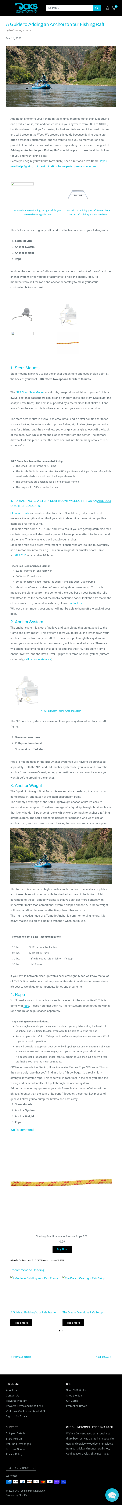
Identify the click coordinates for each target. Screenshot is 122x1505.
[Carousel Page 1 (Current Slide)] (59, 1330)
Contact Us (12, 1395)
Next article (102, 1356)
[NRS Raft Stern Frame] (26, 675)
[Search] (97, 8)
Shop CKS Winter (76, 1390)
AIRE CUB (104, 500)
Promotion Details (76, 1406)
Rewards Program (16, 1400)
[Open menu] (7, 8)
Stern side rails (19, 513)
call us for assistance (37, 659)
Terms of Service (16, 1449)
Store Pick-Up (14, 1438)
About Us (11, 1390)
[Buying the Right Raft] (22, 182)
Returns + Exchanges (18, 1443)
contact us (75, 603)
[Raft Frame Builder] (77, 182)
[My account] (107, 8)
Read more (21, 1322)
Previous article (22, 1356)
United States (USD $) (18, 1468)
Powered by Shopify (16, 1495)
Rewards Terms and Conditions (24, 1406)
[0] (113, 8)
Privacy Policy (14, 1454)
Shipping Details (15, 1433)
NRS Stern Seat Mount (30, 392)
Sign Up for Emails (16, 1416)
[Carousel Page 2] (62, 1330)
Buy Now (62, 1249)
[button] (112, 1495)
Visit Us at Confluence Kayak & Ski (26, 1411)
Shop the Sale (74, 1395)
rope (26, 1005)
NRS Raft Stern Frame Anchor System (61, 711)
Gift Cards (72, 1400)
